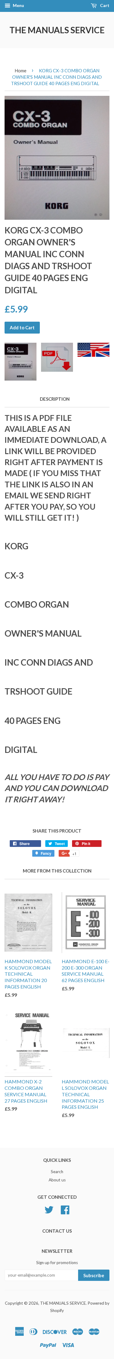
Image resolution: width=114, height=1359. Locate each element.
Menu (18, 5)
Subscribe (93, 1275)
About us (57, 1179)
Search (57, 1171)
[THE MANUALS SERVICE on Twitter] (49, 1209)
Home (20, 70)
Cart (104, 5)
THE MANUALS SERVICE (57, 30)
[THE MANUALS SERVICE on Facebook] (65, 1209)
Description (55, 399)
